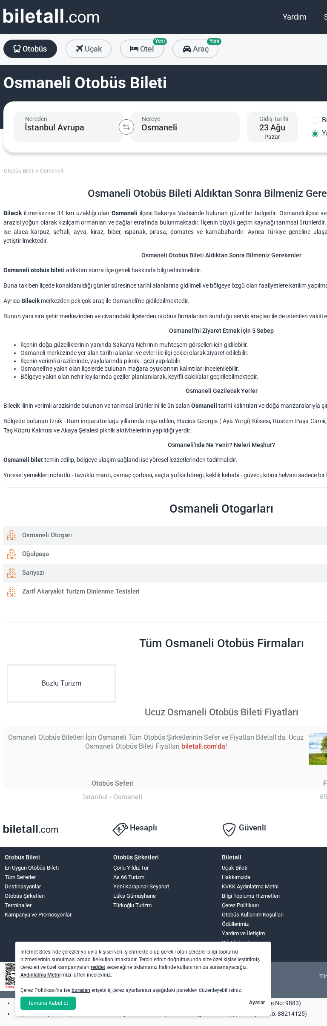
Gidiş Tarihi (273, 118)
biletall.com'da (203, 746)
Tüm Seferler (20, 877)
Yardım (295, 16)
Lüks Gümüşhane (134, 896)
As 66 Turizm (128, 877)
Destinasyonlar (23, 886)
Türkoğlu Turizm (132, 905)
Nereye (151, 118)
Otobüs (34, 48)
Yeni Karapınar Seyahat (141, 886)
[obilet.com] (51, 24)
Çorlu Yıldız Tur (131, 868)
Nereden (36, 118)
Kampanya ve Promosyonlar (38, 914)
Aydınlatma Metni (40, 975)
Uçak (92, 48)
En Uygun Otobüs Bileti (32, 868)
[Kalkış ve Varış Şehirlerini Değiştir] (126, 127)
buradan (81, 990)
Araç (204, 46)
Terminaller (18, 905)
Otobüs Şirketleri (25, 896)
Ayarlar (257, 1003)
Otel (151, 46)
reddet (98, 967)
